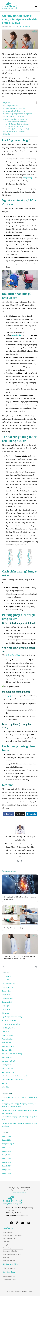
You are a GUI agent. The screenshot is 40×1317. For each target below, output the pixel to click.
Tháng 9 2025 (6, 1151)
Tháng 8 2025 (6, 1155)
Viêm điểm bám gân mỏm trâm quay (13, 1079)
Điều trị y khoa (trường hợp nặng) (18, 129)
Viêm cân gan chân (8, 1072)
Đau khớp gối (6, 994)
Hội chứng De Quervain (9, 1020)
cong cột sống (16, 335)
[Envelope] (23, 1223)
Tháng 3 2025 (6, 1173)
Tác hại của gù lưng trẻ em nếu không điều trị (18, 114)
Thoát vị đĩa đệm (7, 1057)
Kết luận (7, 134)
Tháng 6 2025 (6, 1162)
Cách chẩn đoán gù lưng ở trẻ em (14, 116)
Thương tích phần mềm (9, 1061)
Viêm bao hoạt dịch (8, 1068)
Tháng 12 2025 (6, 1140)
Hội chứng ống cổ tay (8, 1028)
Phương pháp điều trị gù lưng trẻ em (15, 119)
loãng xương (27, 178)
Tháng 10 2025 (6, 1147)
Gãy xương (5, 1013)
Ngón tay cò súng (7, 1035)
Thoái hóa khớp (7, 1050)
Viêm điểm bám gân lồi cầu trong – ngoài (14, 1076)
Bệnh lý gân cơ (6, 976)
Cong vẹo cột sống (24, 26)
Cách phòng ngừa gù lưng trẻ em (14, 131)
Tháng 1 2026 (6, 1136)
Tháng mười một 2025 (9, 1144)
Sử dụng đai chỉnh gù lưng (16, 126)
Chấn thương (6, 980)
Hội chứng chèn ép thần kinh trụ (12, 1017)
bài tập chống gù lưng (13, 655)
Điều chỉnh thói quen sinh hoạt (17, 121)
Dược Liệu (5, 1006)
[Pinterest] (17, 1223)
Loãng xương (6, 1031)
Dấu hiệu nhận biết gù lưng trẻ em (14, 111)
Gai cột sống (6, 1009)
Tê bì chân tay (6, 1043)
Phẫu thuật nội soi (7, 1039)
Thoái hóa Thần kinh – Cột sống (12, 1054)
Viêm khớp (5, 1087)
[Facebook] (11, 1223)
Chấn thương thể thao (8, 983)
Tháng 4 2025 (6, 1169)
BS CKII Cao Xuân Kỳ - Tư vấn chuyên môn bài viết (20, 838)
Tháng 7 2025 (6, 1158)
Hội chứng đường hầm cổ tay (11, 1024)
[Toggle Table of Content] (34, 102)
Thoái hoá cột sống (8, 1046)
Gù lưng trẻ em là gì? (10, 106)
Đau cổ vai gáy (6, 991)
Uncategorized (6, 1065)
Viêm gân (5, 1083)
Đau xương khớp (7, 1002)
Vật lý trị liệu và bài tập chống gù (18, 124)
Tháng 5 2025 (6, 1166)
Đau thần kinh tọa (7, 998)
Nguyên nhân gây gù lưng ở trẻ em (15, 108)
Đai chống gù (6, 696)
